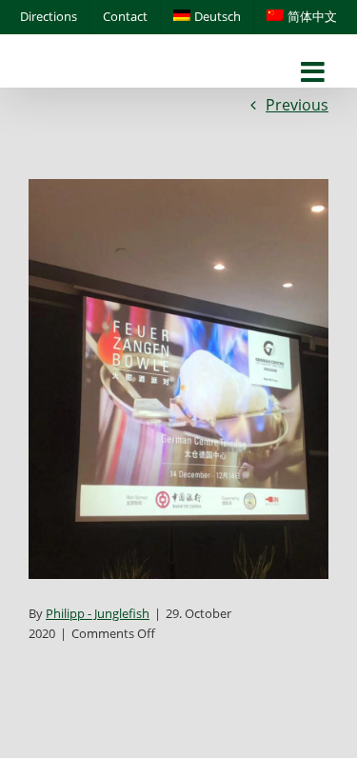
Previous (297, 104)
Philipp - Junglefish (97, 613)
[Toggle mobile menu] (314, 73)
